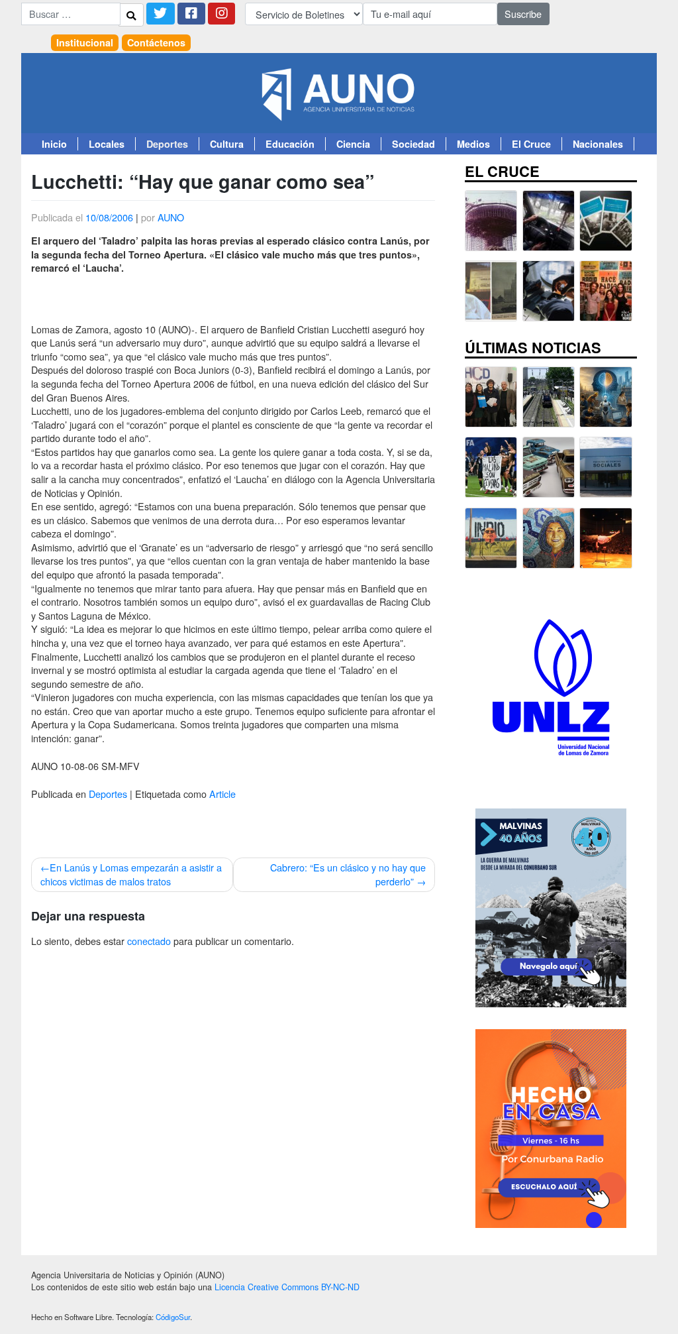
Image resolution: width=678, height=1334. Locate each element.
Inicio (54, 143)
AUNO (171, 217)
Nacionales (598, 143)
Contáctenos (156, 42)
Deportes (167, 143)
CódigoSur (173, 1316)
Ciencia (353, 143)
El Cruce (531, 143)
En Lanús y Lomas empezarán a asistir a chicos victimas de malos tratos (131, 874)
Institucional (84, 42)
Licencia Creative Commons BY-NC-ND (287, 1287)
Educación (290, 143)
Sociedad (413, 143)
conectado (149, 941)
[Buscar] (131, 14)
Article (222, 794)
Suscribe (523, 14)
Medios (473, 143)
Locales (106, 143)
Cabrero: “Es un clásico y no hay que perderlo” (348, 874)
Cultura (227, 143)
